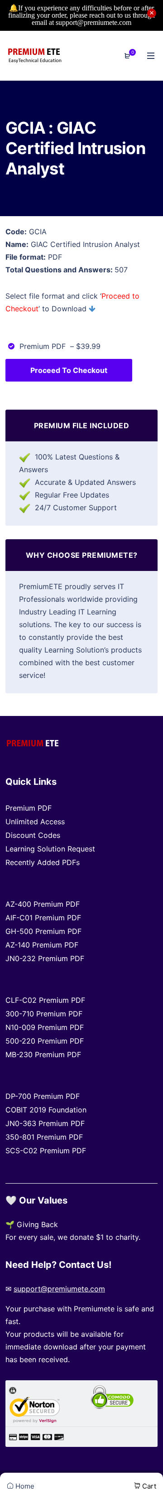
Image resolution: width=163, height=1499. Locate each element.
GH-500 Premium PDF (43, 931)
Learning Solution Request (50, 848)
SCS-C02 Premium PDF (45, 1150)
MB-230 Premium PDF (43, 1054)
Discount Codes (32, 835)
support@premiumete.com (59, 1288)
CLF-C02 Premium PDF (45, 1000)
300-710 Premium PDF (43, 1013)
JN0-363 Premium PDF (45, 1123)
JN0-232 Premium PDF (44, 958)
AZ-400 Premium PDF (42, 904)
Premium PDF (28, 807)
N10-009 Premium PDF (44, 1027)
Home (24, 1486)
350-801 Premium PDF (44, 1136)
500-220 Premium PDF (44, 1040)
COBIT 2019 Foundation (45, 1109)
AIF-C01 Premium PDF (43, 917)
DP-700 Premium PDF (42, 1096)
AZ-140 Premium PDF (41, 944)
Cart (148, 1486)
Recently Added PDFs (42, 862)
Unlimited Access (35, 821)
